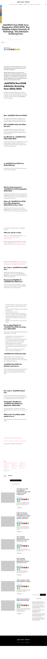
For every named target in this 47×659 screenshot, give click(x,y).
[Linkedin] (10, 49)
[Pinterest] (12, 49)
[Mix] (15, 49)
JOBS (13, 4)
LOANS (16, 4)
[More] (19, 49)
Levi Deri (20, 496)
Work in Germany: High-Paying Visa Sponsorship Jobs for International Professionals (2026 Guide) (38, 614)
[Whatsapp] (17, 49)
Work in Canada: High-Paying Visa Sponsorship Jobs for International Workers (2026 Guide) (38, 618)
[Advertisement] (15, 15)
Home (11, 4)
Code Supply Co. (27, 642)
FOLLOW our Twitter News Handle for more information (15, 440)
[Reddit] (8, 49)
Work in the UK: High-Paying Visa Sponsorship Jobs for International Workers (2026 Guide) (38, 606)
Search (43, 594)
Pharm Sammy (21, 520)
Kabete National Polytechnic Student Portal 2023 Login (23, 599)
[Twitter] (6, 49)
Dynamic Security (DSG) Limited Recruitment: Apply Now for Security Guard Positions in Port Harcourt (38, 602)
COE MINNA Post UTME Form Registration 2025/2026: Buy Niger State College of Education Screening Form (23, 491)
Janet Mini (20, 583)
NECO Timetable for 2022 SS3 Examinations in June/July (23, 580)
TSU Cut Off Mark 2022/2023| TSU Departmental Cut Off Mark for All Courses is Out (23, 539)
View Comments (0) (15, 480)
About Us (38, 4)
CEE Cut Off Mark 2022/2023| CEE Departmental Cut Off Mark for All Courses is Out (23, 560)
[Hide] (0, 23)
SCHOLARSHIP (20, 4)
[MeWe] (13, 49)
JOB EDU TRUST (23, 2)
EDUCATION (25, 4)
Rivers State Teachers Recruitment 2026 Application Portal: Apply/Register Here (38, 610)
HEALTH (32, 4)
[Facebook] (4, 49)
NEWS (35, 4)
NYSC (29, 4)
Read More (19, 507)
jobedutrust (6, 42)
